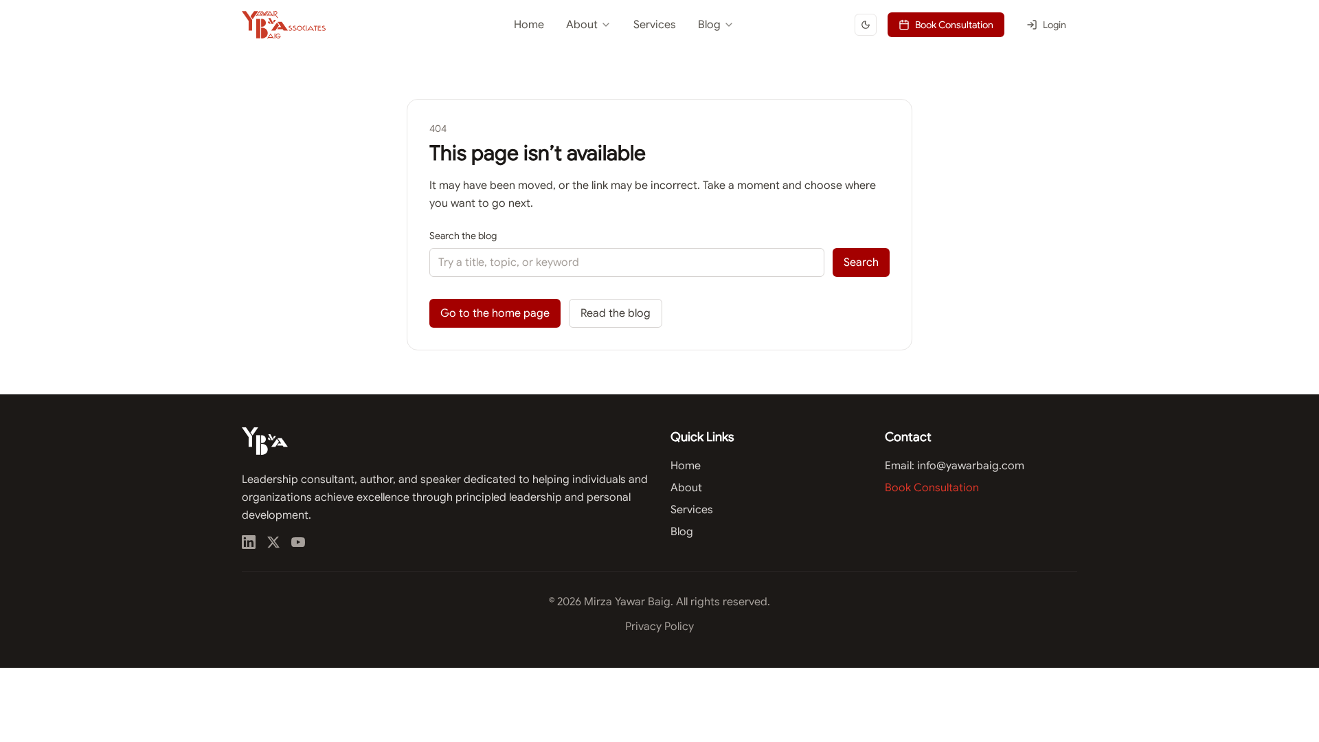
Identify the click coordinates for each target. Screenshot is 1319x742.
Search (861, 262)
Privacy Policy (659, 626)
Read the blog (615, 313)
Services (654, 25)
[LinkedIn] (249, 542)
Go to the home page (495, 313)
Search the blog (463, 235)
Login (1054, 25)
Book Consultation (954, 25)
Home (529, 25)
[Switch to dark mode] (866, 25)
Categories (682, 59)
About (582, 25)
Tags (668, 84)
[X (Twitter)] (273, 542)
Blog (709, 25)
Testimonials (558, 59)
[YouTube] (298, 542)
